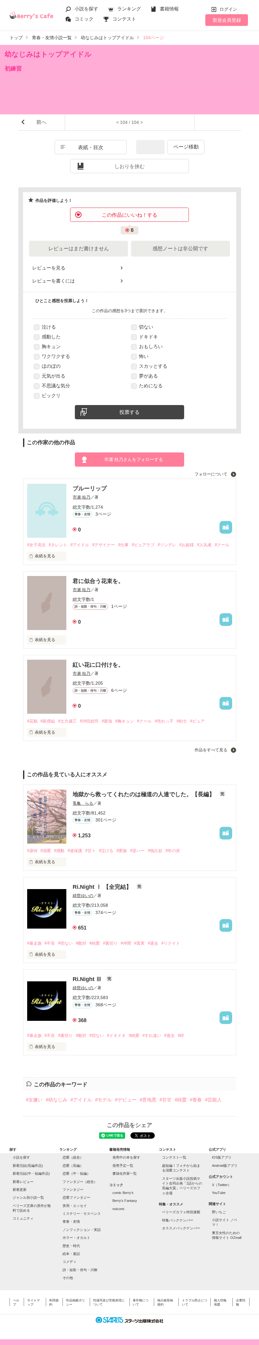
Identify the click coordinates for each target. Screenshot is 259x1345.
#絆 (181, 1035)
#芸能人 (213, 1099)
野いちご (219, 1212)
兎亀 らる (83, 803)
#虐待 (32, 850)
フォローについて (212, 474)
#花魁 (32, 721)
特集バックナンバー (177, 1220)
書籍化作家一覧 (124, 1173)
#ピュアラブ (143, 544)
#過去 (153, 943)
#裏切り (110, 943)
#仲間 (126, 943)
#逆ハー (137, 850)
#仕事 (123, 544)
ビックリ (51, 395)
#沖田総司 (89, 721)
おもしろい (151, 346)
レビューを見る (48, 267)
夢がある (148, 376)
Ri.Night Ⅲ (88, 979)
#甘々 (90, 850)
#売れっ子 (164, 721)
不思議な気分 (56, 385)
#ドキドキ (116, 1035)
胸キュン (51, 346)
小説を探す (86, 8)
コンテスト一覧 (174, 1157)
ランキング (129, 8)
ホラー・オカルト (76, 1237)
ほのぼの (51, 366)
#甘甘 (166, 1099)
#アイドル (79, 544)
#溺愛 (45, 850)
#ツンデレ (167, 544)
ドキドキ (148, 336)
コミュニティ (23, 1218)
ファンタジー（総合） (80, 1182)
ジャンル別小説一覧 (28, 1197)
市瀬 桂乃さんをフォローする (133, 459)
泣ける (49, 327)
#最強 (107, 721)
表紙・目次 (90, 147)
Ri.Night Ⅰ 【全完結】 (103, 887)
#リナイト (170, 943)
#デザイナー (103, 544)
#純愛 (94, 943)
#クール (222, 544)
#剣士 (182, 721)
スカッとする (153, 366)
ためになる (151, 385)
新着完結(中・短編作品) (31, 1173)
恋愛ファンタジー (76, 1197)
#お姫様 (186, 544)
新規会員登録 (227, 20)
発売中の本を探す (126, 1157)
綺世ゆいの (83, 895)
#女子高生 (36, 544)
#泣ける (106, 850)
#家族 (122, 850)
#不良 (50, 943)
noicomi (118, 1209)
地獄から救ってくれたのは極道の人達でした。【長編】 (144, 794)
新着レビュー (23, 1182)
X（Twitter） (221, 1185)
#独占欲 (155, 850)
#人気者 (204, 544)
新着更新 (20, 1189)
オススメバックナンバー (181, 1228)
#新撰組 (47, 721)
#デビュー (125, 1099)
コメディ (69, 1261)
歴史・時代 (71, 1246)
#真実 (139, 943)
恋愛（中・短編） (76, 1173)
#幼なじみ (56, 1099)
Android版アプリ (225, 1165)
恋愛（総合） (73, 1157)
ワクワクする (56, 356)
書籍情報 (169, 8)
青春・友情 (71, 1221)
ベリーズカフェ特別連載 (181, 1212)
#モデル (103, 1099)
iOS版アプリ (222, 1157)
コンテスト (124, 18)
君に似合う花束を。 (98, 581)
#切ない (65, 943)
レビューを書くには (53, 280)
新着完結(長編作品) (28, 1165)
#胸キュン (124, 721)
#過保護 (75, 850)
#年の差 (173, 850)
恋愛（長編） (73, 1165)
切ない (146, 327)
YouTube (219, 1193)
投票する (129, 412)
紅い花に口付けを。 (98, 665)
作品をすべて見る (212, 750)
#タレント (58, 544)
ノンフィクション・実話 (82, 1230)
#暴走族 (34, 943)
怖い (143, 356)
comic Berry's (123, 1193)
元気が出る (53, 376)
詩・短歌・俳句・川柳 (80, 1270)
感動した (51, 336)
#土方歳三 (67, 721)
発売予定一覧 (122, 1165)
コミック (84, 18)
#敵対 (81, 943)
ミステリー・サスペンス (82, 1213)
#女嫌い (34, 1099)
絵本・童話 (71, 1254)
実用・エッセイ (75, 1206)
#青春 (196, 1099)
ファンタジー (73, 1189)
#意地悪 (148, 1099)
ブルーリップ (90, 488)
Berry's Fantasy (124, 1201)
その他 (68, 1278)
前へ (41, 122)
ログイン (228, 9)
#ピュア (197, 721)
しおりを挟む (129, 166)
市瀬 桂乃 (81, 497)
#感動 (59, 850)
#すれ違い (151, 1035)
